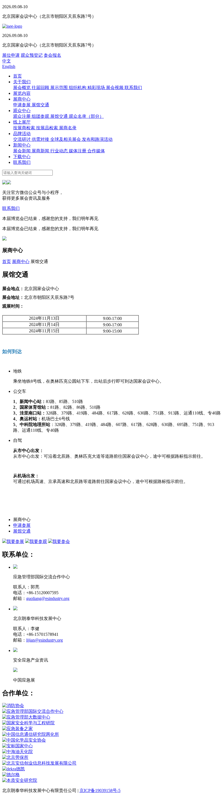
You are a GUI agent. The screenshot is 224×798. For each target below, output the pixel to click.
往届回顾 (41, 87)
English (8, 66)
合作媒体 (96, 150)
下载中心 (22, 156)
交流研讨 (22, 139)
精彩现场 (96, 87)
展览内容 (22, 93)
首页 (17, 76)
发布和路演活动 (97, 139)
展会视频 (115, 87)
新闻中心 (22, 145)
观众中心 (22, 110)
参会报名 (52, 55)
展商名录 (67, 127)
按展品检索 (47, 127)
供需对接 (41, 139)
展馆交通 (40, 104)
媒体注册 (78, 150)
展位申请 (11, 55)
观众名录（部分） (86, 116)
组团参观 (41, 116)
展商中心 (22, 99)
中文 (6, 61)
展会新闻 (22, 150)
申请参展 (22, 104)
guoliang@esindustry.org (47, 598)
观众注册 (22, 116)
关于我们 (22, 81)
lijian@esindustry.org (44, 640)
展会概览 (22, 87)
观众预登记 (32, 55)
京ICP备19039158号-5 (99, 790)
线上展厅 (22, 122)
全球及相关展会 (66, 139)
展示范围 (59, 87)
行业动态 (59, 150)
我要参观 (38, 541)
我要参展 (15, 541)
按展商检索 (24, 127)
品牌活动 (22, 133)
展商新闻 (41, 150)
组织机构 (78, 87)
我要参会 (61, 541)
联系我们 (133, 87)
